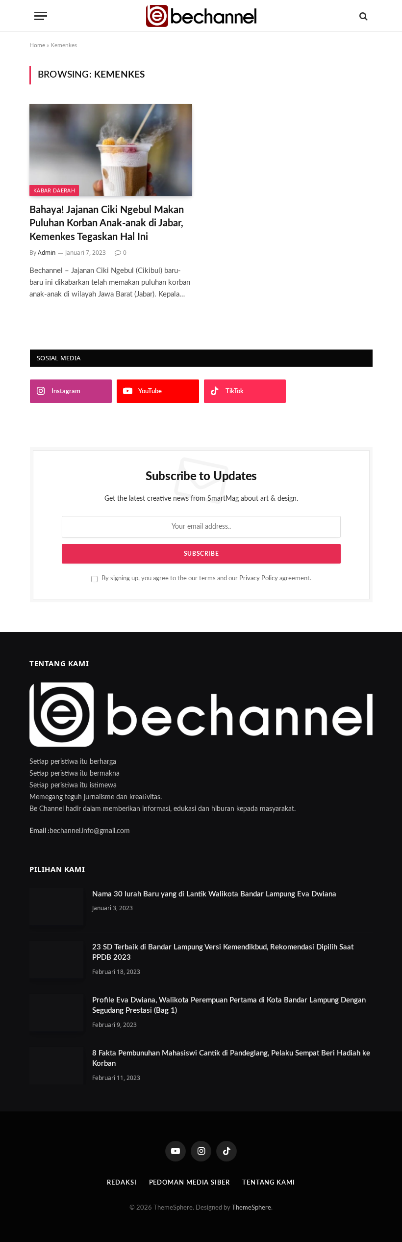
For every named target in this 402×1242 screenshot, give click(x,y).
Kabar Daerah (54, 190)
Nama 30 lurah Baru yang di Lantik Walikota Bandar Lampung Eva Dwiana (214, 894)
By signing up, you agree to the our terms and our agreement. (205, 578)
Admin (46, 252)
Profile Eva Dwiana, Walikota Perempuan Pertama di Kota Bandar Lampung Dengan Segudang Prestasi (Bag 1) (229, 1005)
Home (37, 45)
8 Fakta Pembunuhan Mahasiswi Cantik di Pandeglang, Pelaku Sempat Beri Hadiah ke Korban (231, 1058)
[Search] (362, 16)
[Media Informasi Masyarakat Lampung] (201, 16)
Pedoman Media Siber (189, 1183)
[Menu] (40, 16)
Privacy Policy (258, 578)
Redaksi (121, 1183)
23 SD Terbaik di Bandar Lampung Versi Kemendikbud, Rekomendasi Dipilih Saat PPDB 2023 (222, 952)
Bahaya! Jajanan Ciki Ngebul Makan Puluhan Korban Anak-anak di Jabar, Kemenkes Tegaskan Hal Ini (106, 223)
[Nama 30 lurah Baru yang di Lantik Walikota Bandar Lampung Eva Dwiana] (56, 906)
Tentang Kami (268, 1183)
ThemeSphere (251, 1208)
